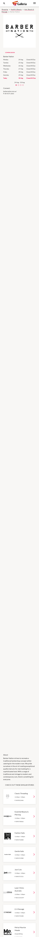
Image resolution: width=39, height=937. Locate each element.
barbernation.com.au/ (10, 91)
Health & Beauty (16, 9)
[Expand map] (19, 423)
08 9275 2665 (9, 93)
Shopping (5, 9)
